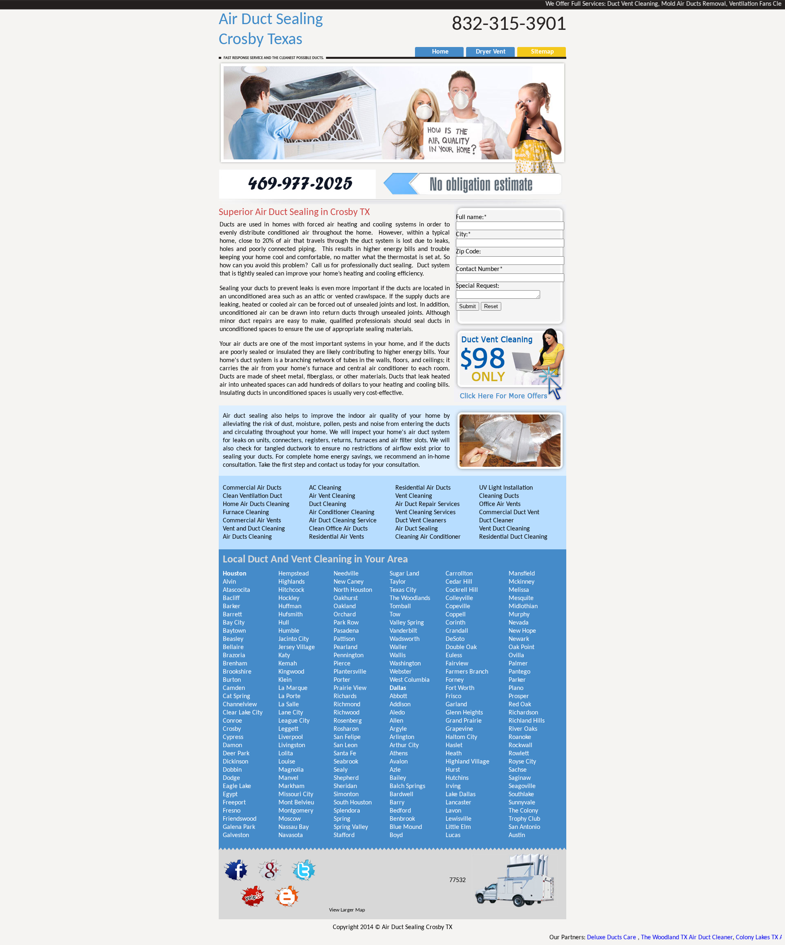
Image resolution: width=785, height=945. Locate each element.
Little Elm (458, 827)
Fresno (231, 811)
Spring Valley (351, 827)
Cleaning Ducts (499, 496)
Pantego (519, 672)
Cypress (233, 737)
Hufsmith (290, 614)
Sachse (518, 770)
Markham (291, 786)
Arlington (402, 737)
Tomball (400, 606)
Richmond (347, 704)
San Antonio (524, 827)
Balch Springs (407, 786)
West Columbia (410, 680)
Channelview (240, 704)
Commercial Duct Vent (509, 512)
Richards (345, 696)
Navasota (290, 835)
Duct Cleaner (496, 520)
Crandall (457, 631)
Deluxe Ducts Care (577, 937)
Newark (519, 639)
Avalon (399, 762)
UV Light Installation (506, 488)
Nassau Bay (293, 827)
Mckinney (521, 582)
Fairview (457, 664)
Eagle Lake (237, 786)
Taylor (398, 582)
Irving (453, 786)
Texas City (403, 590)
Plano (516, 688)
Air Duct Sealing (416, 529)
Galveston (236, 835)
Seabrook (346, 762)
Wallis (398, 655)
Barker (231, 606)
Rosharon (346, 729)
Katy (284, 655)
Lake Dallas (460, 794)
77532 (457, 880)
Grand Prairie (464, 721)
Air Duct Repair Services (427, 504)
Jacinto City (293, 639)
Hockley (288, 598)
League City (294, 721)
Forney (455, 680)
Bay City (233, 623)
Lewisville (458, 819)
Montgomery (295, 811)
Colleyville (459, 598)
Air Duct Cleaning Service (343, 520)
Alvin (229, 582)
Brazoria (234, 655)
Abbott (398, 696)
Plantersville (350, 672)
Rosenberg (348, 721)
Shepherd (346, 778)
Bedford (400, 811)
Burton (232, 680)
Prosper (519, 696)
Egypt (230, 794)
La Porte (289, 696)
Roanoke (520, 737)
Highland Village (467, 762)
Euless (454, 655)
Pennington (348, 655)
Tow (395, 614)
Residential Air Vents (336, 537)
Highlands (291, 582)
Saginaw (520, 778)
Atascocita (236, 590)
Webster (401, 672)
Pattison (344, 639)
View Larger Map (347, 910)
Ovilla (516, 655)
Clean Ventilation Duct (252, 496)
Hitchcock (291, 590)
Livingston (291, 745)
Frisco (453, 696)
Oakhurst (346, 598)
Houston (235, 574)
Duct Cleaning (327, 504)
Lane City (290, 713)
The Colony (523, 811)
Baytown (234, 631)
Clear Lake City (242, 713)
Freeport (234, 802)
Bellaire (233, 647)
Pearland (345, 647)
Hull (283, 623)
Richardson (523, 713)
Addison (400, 704)
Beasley (233, 639)
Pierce (342, 664)
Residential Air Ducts (423, 488)
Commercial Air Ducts (252, 488)
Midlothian (523, 606)
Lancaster (458, 802)
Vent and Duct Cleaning (254, 529)
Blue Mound (406, 827)
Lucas (453, 835)
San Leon (345, 745)
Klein (285, 680)
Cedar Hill (459, 582)
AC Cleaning (325, 488)
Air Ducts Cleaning (247, 537)
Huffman (289, 606)
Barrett (232, 614)
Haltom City (461, 737)
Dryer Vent (487, 52)
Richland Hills (527, 721)
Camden (234, 688)
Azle (395, 770)
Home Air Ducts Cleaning (256, 504)
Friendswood (239, 819)
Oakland (345, 606)
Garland (456, 704)
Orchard (345, 614)
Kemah (287, 664)
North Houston (353, 590)
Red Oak (520, 704)
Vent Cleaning (413, 496)
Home (436, 52)
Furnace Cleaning (246, 512)
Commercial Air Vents (252, 520)
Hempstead (293, 574)
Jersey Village (296, 647)
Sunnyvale (522, 802)
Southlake (521, 794)
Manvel (288, 778)
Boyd (396, 835)
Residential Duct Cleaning (513, 537)
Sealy (341, 770)
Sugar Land (404, 574)
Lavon (453, 811)
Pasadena (346, 631)
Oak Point (521, 647)
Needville (346, 574)
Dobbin (232, 770)
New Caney (348, 582)
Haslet (454, 745)
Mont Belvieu (296, 802)
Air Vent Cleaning (332, 496)
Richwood (346, 713)
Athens (399, 753)
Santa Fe (345, 753)
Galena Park (239, 827)
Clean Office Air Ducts (338, 529)
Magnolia (291, 770)
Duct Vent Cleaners (420, 520)
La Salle (288, 704)
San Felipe (347, 737)
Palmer (518, 664)
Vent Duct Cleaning (504, 529)
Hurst (453, 770)
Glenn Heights (464, 713)
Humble (288, 631)
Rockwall (520, 745)
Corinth (455, 623)
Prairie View (350, 688)
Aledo (397, 713)
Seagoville (522, 786)
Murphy (519, 614)
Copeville (458, 606)
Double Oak (461, 647)
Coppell (456, 614)
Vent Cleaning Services (425, 512)
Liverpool (290, 737)
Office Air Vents (499, 504)
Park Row (346, 623)
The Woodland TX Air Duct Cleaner (652, 937)
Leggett (288, 729)
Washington (405, 664)
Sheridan (345, 786)
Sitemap (538, 52)
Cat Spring (236, 696)
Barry (397, 802)
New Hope (522, 631)
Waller (398, 647)
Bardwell (401, 794)
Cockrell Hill (462, 590)
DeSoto (455, 639)
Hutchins (457, 778)
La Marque (292, 688)
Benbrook (402, 819)
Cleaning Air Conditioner (428, 537)
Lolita (285, 753)
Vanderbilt (403, 631)
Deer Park (236, 753)
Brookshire (237, 672)
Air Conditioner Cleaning (342, 512)
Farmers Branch (467, 672)
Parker (517, 680)
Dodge (231, 778)
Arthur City (404, 745)
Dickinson (235, 762)
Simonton (346, 794)
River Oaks (523, 729)
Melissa (519, 590)
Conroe (232, 721)
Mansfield (522, 574)
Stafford (344, 835)
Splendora (347, 811)
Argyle (398, 729)
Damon (232, 745)
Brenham (235, 664)
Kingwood (291, 672)
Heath (454, 753)
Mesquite (521, 598)
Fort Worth (460, 688)
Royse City (522, 762)
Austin (517, 835)
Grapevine (459, 729)
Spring (342, 819)
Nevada (519, 623)
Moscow (289, 819)
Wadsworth (404, 639)
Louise (286, 762)
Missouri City (295, 794)
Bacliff (231, 598)
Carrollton (459, 574)
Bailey (398, 778)
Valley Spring (407, 623)
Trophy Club (524, 819)
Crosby (232, 729)
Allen (396, 721)
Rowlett (519, 753)
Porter (342, 680)
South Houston (353, 802)
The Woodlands (410, 598)
